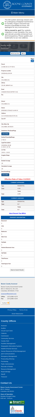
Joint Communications (8, 354)
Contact (4, 303)
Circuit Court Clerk (7, 331)
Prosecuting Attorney (7, 359)
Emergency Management (9, 356)
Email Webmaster (17, 314)
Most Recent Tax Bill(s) (17, 213)
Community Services (7, 338)
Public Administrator (7, 364)
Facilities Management (8, 343)
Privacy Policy (12, 310)
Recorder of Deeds (7, 366)
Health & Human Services (9, 348)
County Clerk (5, 341)
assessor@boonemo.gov (8, 293)
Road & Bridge (5, 371)
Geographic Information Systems (11, 346)
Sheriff (3, 374)
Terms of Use (23, 310)
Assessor (4, 325)
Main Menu (17, 12)
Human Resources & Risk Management (13, 351)
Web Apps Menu (15, 53)
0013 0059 (5, 133)
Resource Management (8, 369)
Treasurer (4, 377)
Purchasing (4, 361)
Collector (4, 333)
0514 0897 (5, 174)
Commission (5, 336)
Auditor (3, 328)
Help (24, 53)
